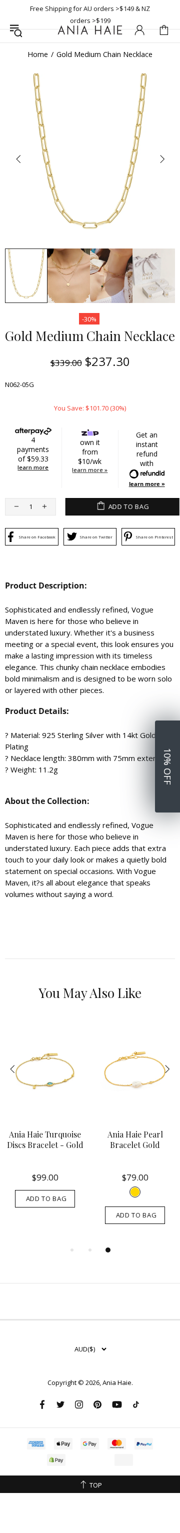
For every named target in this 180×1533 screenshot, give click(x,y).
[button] (167, 766)
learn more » (90, 470)
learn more (33, 467)
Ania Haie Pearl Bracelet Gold (135, 1139)
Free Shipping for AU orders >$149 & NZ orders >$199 (90, 14)
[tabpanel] (45, 1123)
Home (38, 54)
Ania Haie (117, 1382)
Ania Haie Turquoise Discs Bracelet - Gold (45, 1139)
